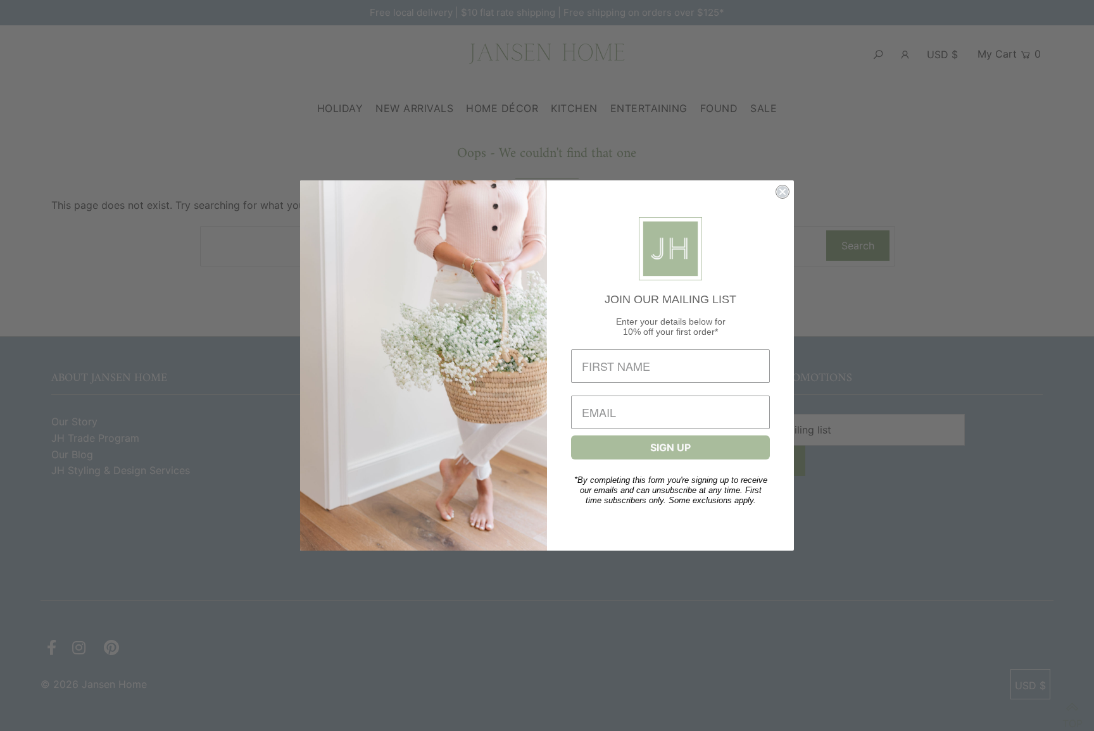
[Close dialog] (782, 191)
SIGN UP (670, 447)
